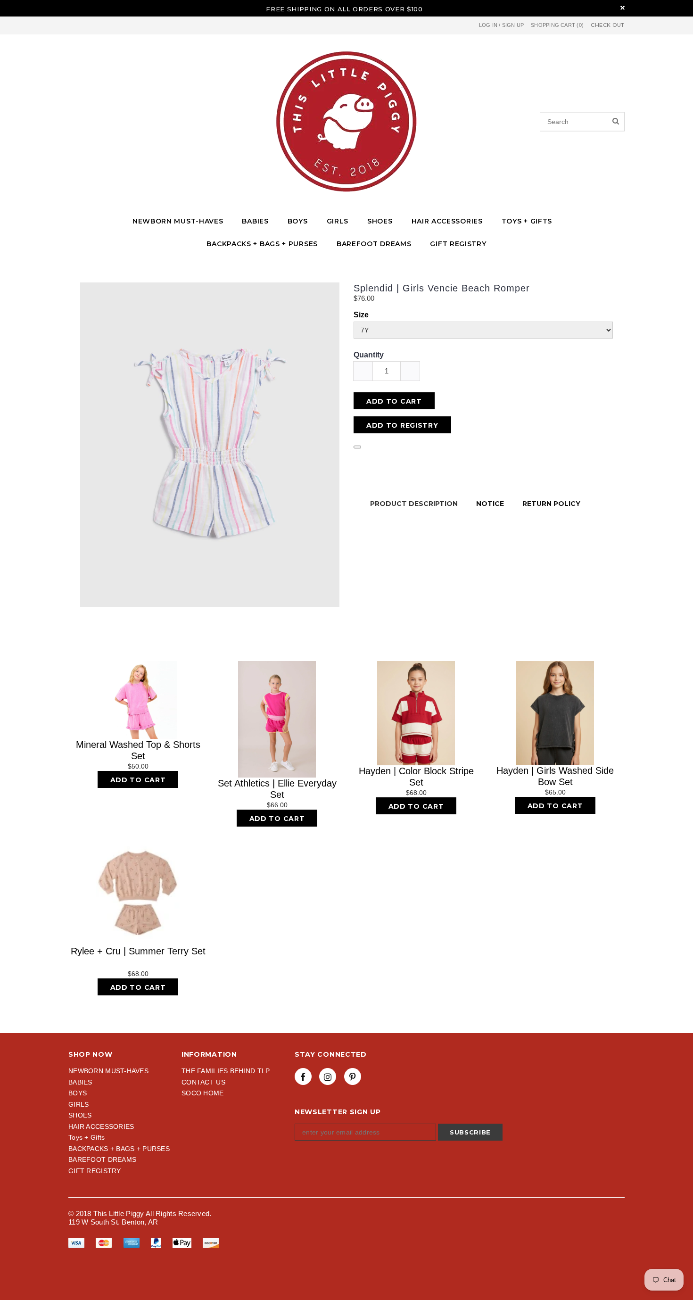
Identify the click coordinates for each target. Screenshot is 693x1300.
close (622, 8)
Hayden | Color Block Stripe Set (416, 776)
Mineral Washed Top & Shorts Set (138, 750)
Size (361, 315)
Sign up (513, 25)
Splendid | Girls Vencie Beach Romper (442, 288)
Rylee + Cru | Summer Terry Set (138, 951)
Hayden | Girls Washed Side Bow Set (555, 776)
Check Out (608, 25)
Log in (488, 25)
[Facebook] (303, 1076)
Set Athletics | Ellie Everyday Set (277, 789)
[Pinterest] (352, 1076)
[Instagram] (327, 1076)
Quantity (369, 355)
